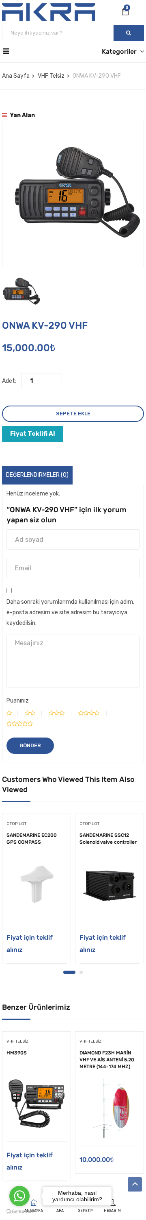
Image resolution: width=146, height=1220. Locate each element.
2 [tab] (81, 972)
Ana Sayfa (16, 75)
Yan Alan (22, 115)
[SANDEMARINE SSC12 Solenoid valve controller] (109, 886)
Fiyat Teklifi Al (32, 433)
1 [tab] (69, 972)
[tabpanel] (36, 892)
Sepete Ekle (73, 413)
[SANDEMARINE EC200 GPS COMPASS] (36, 886)
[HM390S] (36, 1103)
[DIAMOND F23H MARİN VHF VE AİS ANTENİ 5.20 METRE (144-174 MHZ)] (109, 1108)
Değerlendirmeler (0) (37, 474)
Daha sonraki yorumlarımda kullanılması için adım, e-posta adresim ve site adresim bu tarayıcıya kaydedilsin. (70, 612)
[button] (125, 13)
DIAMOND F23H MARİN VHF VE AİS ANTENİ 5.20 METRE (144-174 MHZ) (106, 1059)
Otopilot (16, 823)
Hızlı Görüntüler (36, 903)
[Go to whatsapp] (19, 1196)
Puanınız (17, 700)
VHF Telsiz (51, 75)
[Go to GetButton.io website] (19, 1211)
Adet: (9, 381)
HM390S (16, 1053)
